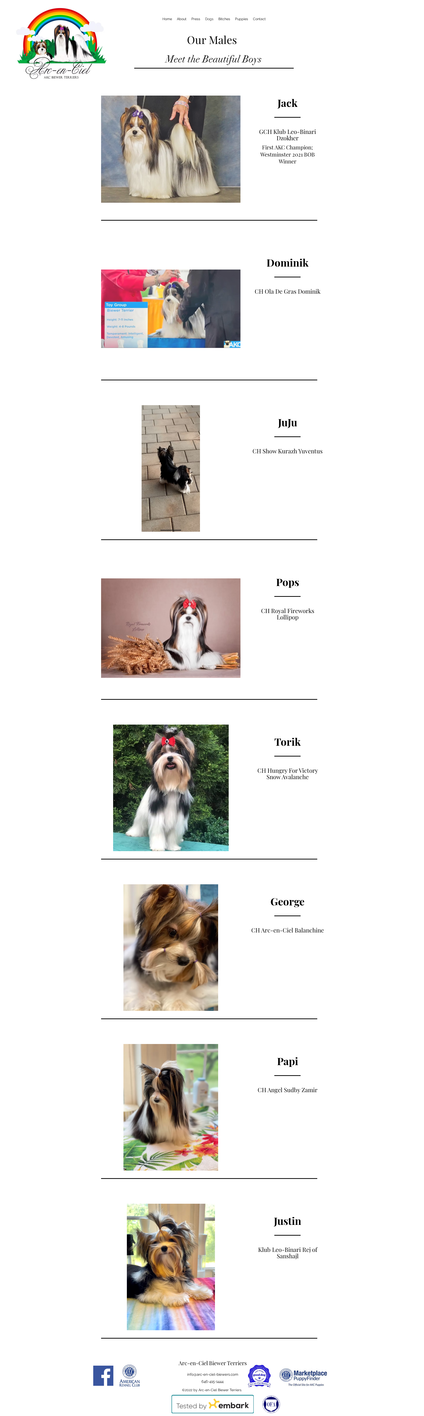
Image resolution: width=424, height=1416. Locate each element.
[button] (170, 149)
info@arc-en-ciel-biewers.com (212, 1374)
